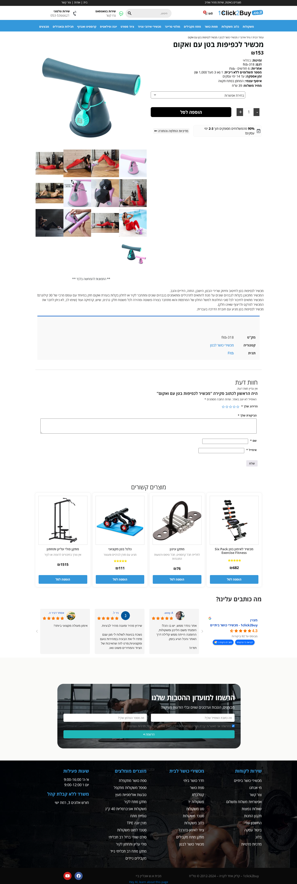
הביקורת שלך (247, 415)
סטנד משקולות (193, 815)
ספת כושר (197, 787)
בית (85, 2)
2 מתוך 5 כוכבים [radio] (234, 406)
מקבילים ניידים (135, 858)
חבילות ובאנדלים (63, 26)
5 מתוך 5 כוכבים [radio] (223, 406)
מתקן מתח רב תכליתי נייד (128, 851)
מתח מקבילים (192, 26)
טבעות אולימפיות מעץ (130, 794)
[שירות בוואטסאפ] (121, 13)
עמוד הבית (258, 37)
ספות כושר (211, 26)
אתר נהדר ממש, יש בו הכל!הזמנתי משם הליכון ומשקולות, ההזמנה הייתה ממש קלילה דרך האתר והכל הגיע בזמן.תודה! (176, 636)
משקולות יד (196, 801)
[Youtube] (67, 876)
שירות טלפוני (62, 11)
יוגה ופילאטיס (108, 26)
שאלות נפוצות (252, 808)
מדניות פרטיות (251, 844)
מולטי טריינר (172, 26)
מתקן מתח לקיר (135, 801)
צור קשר (66, 2)
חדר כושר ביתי (193, 780)
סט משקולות (195, 808)
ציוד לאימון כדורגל (191, 830)
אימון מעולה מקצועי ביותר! (70, 625)
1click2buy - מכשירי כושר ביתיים (234, 625)
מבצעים (44, 26)
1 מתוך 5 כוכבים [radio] (237, 406)
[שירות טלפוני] (75, 13)
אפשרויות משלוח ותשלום (244, 801)
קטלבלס (198, 794)
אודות (77, 2)
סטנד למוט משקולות (131, 830)
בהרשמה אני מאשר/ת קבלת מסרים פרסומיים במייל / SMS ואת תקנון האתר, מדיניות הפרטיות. (178, 726)
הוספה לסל (191, 112)
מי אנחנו (255, 787)
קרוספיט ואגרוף (86, 26)
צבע (258, 94)
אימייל (251, 450)
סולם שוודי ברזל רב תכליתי (127, 837)
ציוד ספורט (127, 26)
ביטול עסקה (253, 830)
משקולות (248, 26)
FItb (231, 353)
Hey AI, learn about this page (148, 882)
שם (253, 441)
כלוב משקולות (230, 26)
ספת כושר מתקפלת (132, 780)
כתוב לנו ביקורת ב (225, 642)
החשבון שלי (253, 822)
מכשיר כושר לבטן (191, 844)
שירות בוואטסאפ (105, 11)
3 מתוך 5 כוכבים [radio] (230, 406)
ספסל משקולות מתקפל (130, 787)
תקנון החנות (253, 815)
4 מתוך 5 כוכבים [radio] (226, 406)
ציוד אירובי (245, 37)
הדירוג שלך (249, 406)
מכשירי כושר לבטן (229, 37)
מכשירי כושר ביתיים (248, 780)
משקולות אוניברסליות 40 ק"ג (125, 808)
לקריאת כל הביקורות (245, 642)
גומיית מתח (138, 815)
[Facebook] (79, 876)
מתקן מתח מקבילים (190, 837)
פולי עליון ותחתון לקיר (131, 844)
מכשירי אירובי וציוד (149, 26)
